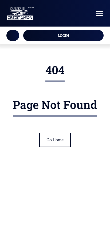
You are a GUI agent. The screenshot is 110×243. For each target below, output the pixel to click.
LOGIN (63, 35)
